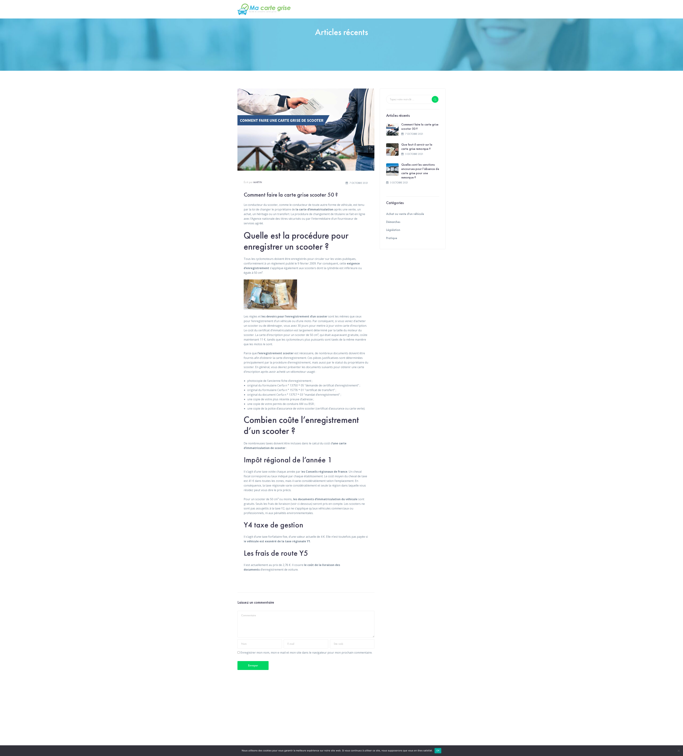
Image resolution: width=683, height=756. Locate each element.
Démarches (393, 222)
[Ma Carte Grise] (264, 9)
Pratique (391, 238)
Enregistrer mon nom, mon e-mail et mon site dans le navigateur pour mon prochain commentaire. (306, 653)
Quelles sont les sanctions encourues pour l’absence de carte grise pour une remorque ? (420, 170)
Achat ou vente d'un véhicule (405, 214)
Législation (393, 230)
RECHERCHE (435, 99)
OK (438, 750)
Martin (257, 182)
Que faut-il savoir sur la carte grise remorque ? (416, 146)
